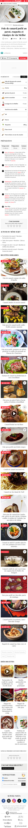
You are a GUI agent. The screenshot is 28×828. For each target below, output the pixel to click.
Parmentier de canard (8, 236)
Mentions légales (13, 808)
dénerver (11, 152)
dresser (7, 166)
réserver (13, 160)
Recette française (20, 652)
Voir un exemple (22, 778)
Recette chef (10, 656)
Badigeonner (8, 181)
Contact (13, 805)
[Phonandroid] (20, 826)
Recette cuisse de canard (9, 249)
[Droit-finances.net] (20, 820)
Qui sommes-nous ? (6, 805)
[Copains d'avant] (7, 823)
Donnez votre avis (18, 25)
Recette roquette (7, 652)
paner (19, 172)
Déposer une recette (7, 768)
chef (3, 656)
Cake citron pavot (7, 240)
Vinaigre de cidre (7, 245)
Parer (6, 152)
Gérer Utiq (6, 808)
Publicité (17, 805)
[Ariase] (7, 826)
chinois (12, 202)
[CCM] (7, 817)
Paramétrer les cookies (19, 807)
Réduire (7, 197)
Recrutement (23, 805)
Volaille (15, 3)
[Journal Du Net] (20, 817)
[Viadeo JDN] (20, 823)
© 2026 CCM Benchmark (14, 810)
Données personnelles (8, 807)
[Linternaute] (7, 820)
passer (6, 202)
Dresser (7, 208)
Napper (7, 215)
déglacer (7, 195)
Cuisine (5, 778)
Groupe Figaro (21, 808)
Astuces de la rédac (8, 780)
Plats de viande (8, 3)
